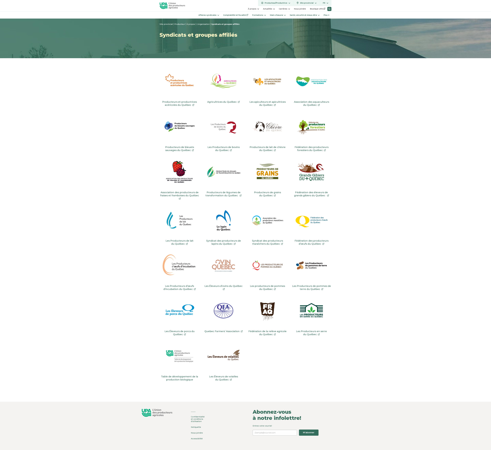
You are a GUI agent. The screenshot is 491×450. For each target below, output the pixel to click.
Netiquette (196, 427)
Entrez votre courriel (283, 429)
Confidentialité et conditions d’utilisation (198, 419)
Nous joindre (197, 433)
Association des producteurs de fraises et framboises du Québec (179, 195)
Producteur (179, 24)
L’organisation (203, 24)
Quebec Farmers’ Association (223, 331)
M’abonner (308, 432)
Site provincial (166, 24)
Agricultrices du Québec (223, 102)
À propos (191, 24)
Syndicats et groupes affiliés (225, 24)
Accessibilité (197, 438)
